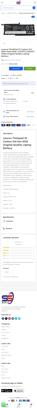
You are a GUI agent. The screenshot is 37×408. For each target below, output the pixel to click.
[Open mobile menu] (2, 2)
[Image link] (7, 298)
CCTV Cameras (5, 332)
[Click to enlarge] (4, 43)
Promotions (4, 346)
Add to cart (16, 68)
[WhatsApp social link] (15, 78)
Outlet (3, 358)
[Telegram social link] (17, 78)
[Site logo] (18, 2)
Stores (3, 349)
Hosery (3, 335)
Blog (2, 366)
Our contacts (5, 352)
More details (30, 112)
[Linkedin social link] (13, 78)
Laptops (3, 329)
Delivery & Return (6, 355)
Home (3, 13)
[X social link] (8, 78)
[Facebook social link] (6, 78)
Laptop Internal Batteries (27, 13)
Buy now (29, 68)
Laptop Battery (5, 326)
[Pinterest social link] (11, 78)
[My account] (35, 2)
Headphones (4, 338)
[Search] (33, 7)
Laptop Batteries (12, 13)
